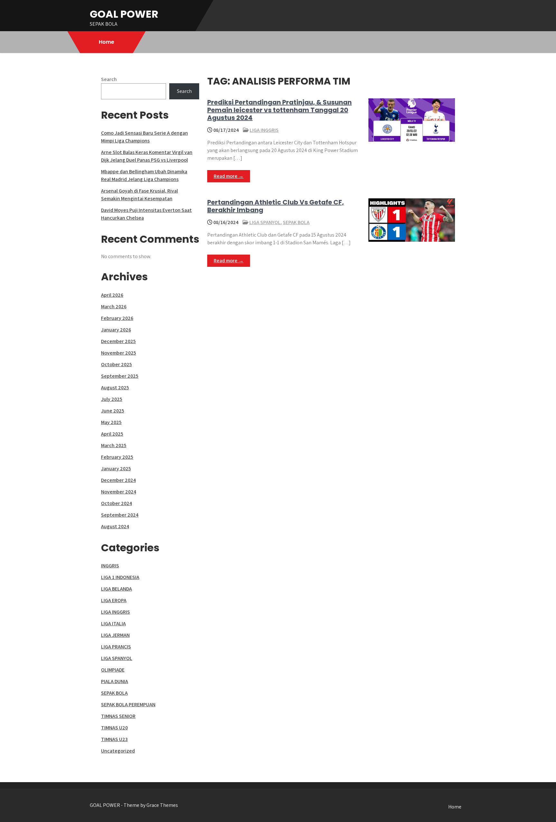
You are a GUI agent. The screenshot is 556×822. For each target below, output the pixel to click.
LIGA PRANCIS (116, 646)
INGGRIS (110, 565)
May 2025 (111, 422)
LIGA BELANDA (116, 588)
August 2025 (115, 387)
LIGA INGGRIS (264, 130)
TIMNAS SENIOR (118, 716)
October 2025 (116, 364)
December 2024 (118, 480)
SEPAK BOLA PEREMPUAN (128, 704)
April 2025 (112, 433)
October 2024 (116, 503)
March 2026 (113, 306)
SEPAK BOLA (296, 222)
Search (109, 79)
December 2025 (118, 341)
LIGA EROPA (113, 600)
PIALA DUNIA (114, 681)
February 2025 (117, 457)
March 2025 (113, 445)
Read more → (229, 176)
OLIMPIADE (113, 669)
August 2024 (115, 526)
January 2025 (116, 468)
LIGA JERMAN (115, 635)
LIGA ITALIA (113, 623)
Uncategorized (118, 750)
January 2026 (116, 329)
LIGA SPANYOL (265, 222)
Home (106, 42)
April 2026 (112, 295)
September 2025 (119, 376)
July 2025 (111, 399)
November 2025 (118, 352)
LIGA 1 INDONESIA (120, 577)
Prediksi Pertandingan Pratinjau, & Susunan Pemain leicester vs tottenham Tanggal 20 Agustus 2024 (279, 110)
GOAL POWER (124, 14)
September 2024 (119, 514)
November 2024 (118, 491)
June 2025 (112, 410)
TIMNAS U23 (114, 739)
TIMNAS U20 (114, 727)
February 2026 (117, 318)
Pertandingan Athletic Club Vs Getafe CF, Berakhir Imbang (275, 206)
